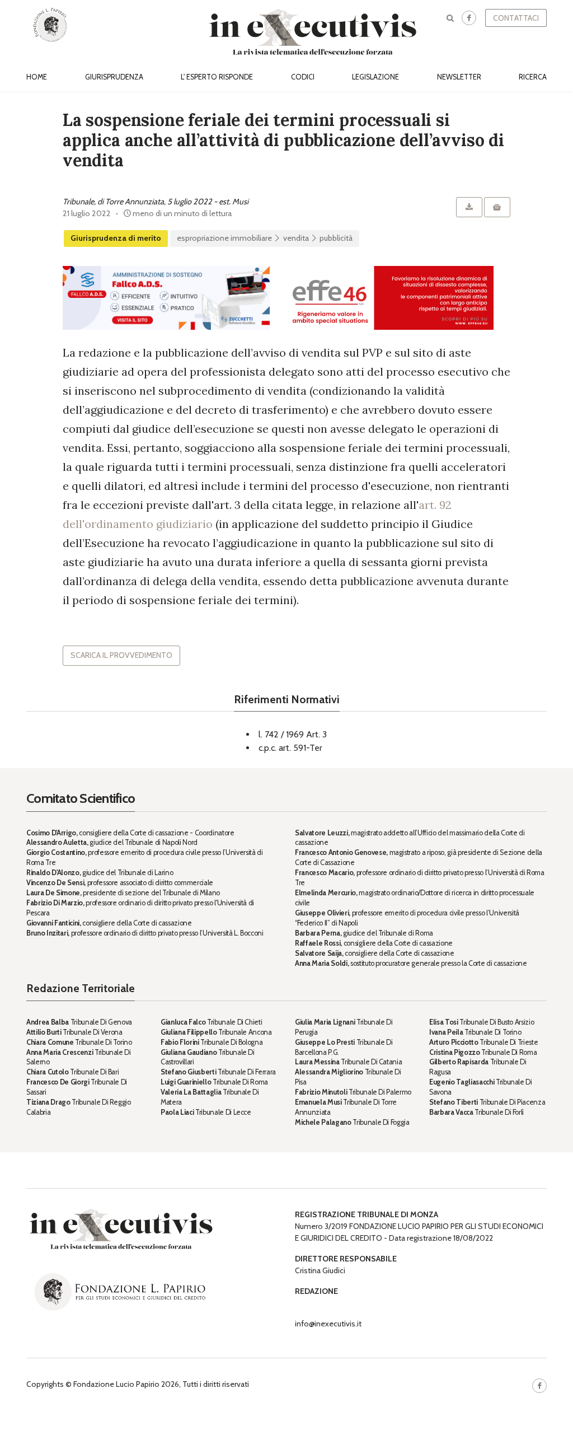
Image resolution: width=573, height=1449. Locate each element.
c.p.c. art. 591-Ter (290, 747)
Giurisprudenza (114, 77)
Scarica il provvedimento (121, 655)
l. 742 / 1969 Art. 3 (293, 734)
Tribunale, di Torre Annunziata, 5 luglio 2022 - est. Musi (155, 202)
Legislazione (375, 77)
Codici (302, 77)
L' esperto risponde (217, 77)
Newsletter (459, 77)
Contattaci (516, 18)
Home (36, 77)
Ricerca (533, 77)
